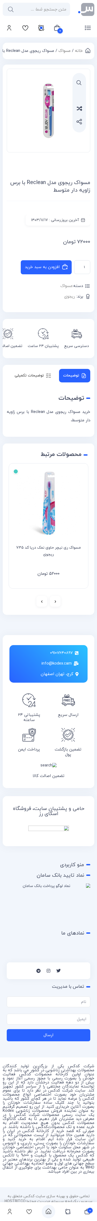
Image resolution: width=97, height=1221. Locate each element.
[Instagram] (48, 970)
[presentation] (55, 601)
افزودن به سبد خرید (42, 267)
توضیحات (71, 375)
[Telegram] (38, 970)
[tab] (74, 375)
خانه (79, 51)
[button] (79, 82)
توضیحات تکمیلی (29, 375)
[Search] (9, 9)
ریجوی (69, 296)
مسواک (64, 51)
